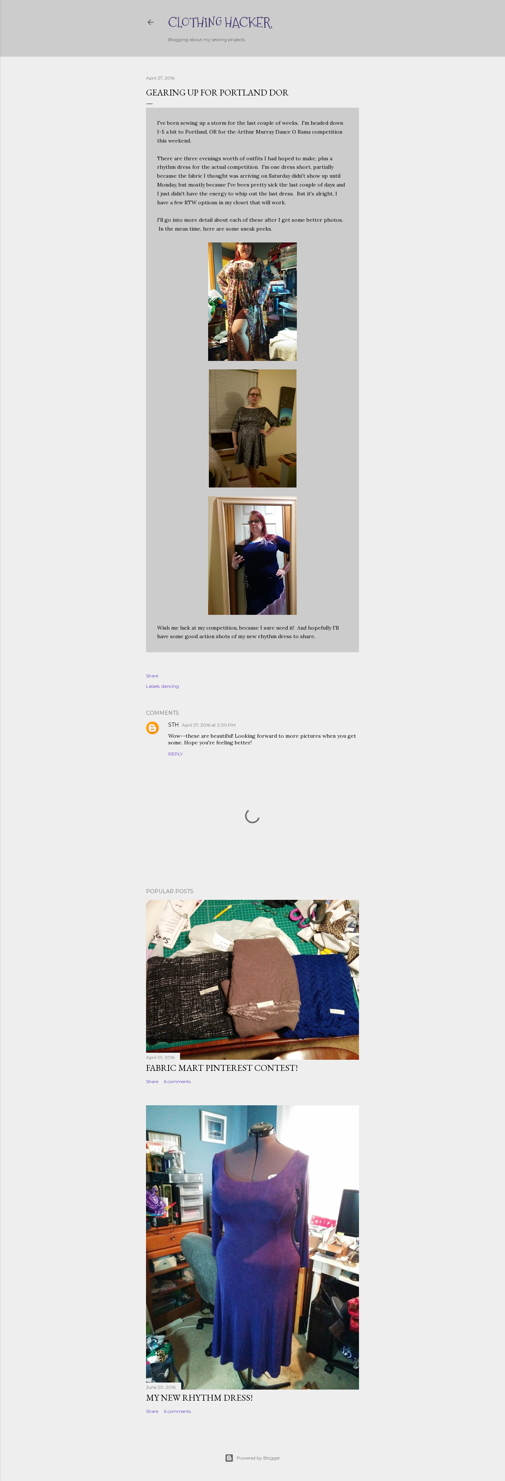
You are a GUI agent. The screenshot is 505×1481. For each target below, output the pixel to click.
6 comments (177, 1081)
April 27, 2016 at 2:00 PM (208, 725)
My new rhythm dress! (199, 1397)
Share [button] (152, 675)
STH (173, 724)
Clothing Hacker (219, 22)
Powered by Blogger (258, 1458)
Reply (175, 754)
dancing (170, 686)
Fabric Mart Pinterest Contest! (222, 1067)
